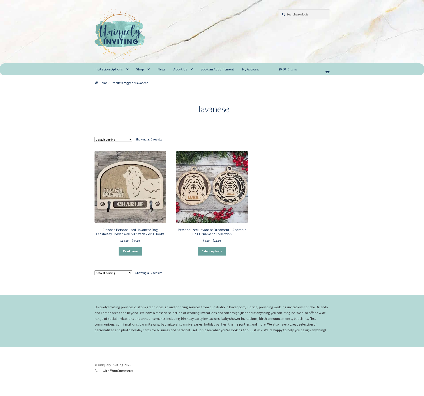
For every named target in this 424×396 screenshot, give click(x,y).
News (161, 69)
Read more (130, 251)
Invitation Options (109, 69)
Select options (212, 251)
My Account (250, 69)
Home (104, 83)
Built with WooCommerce (114, 370)
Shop (140, 69)
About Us (180, 69)
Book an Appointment (217, 69)
